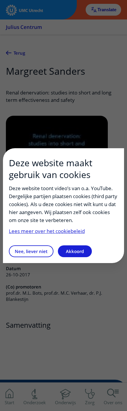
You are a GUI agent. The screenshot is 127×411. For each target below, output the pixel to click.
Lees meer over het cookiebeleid (47, 231)
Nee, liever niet (31, 251)
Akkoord (75, 251)
